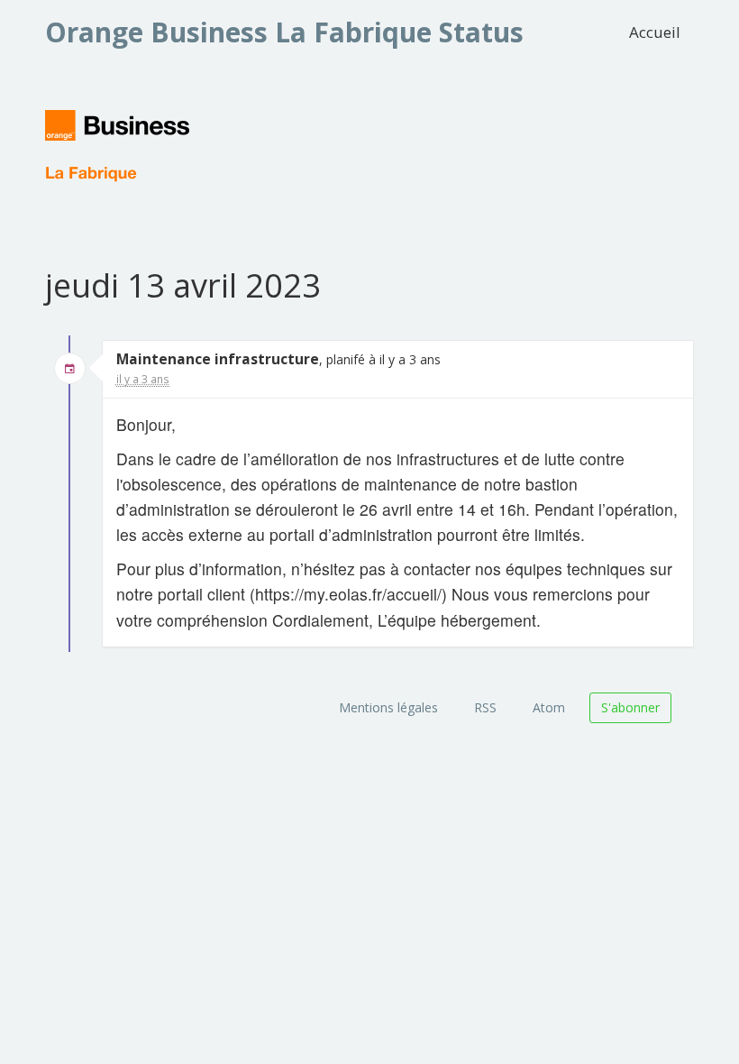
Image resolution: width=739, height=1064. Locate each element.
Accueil (654, 32)
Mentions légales (388, 707)
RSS (485, 707)
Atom (549, 707)
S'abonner (630, 707)
